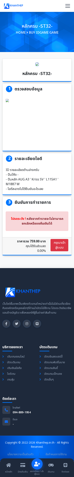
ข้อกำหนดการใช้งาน (56, 454)
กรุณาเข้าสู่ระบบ (59, 245)
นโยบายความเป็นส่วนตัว (20, 454)
